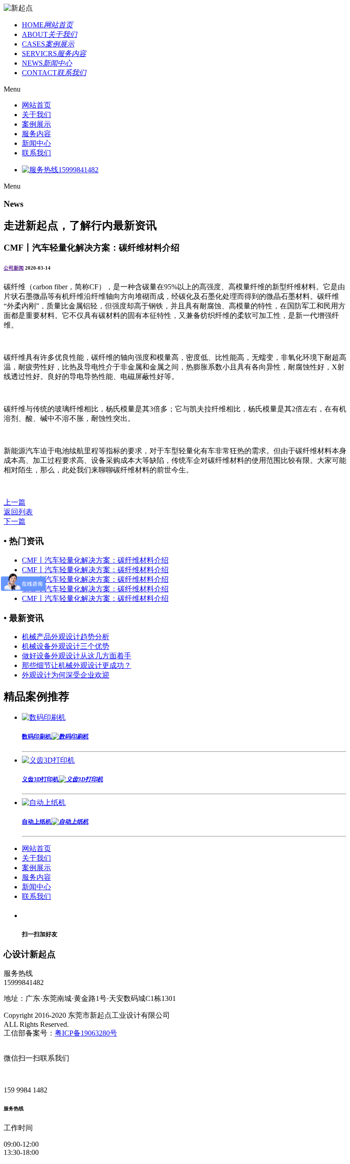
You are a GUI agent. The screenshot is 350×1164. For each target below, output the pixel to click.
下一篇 (15, 521)
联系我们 (36, 153)
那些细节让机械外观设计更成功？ (76, 665)
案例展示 (36, 124)
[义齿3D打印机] (48, 760)
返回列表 (18, 512)
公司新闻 (14, 268)
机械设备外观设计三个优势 (65, 646)
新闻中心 (36, 143)
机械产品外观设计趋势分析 (65, 637)
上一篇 (15, 502)
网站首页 (36, 105)
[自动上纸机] (44, 802)
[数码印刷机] (44, 717)
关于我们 (36, 114)
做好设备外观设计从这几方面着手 (76, 656)
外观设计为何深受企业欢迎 (65, 675)
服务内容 (36, 134)
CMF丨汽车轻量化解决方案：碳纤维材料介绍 (95, 560)
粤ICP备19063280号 (86, 1033)
